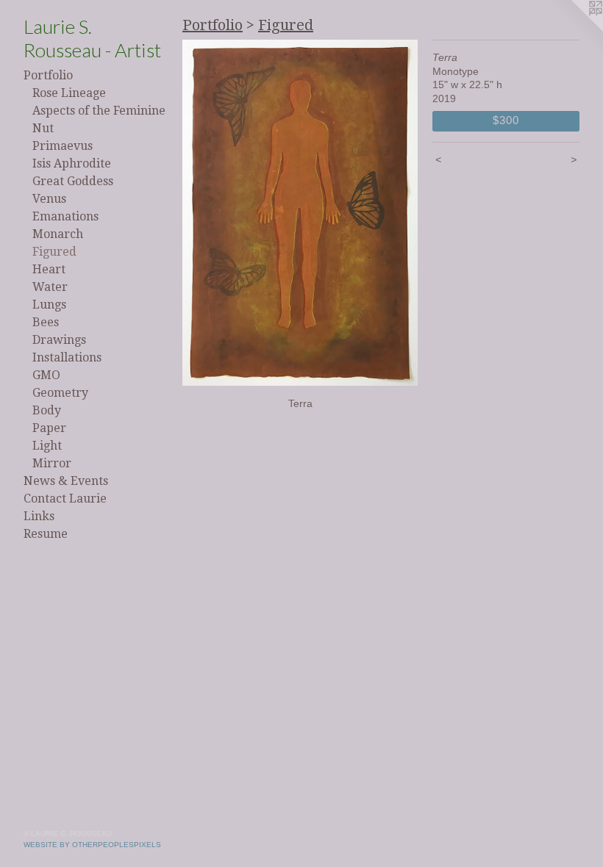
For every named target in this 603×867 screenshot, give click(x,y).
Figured (54, 252)
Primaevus (62, 146)
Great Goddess (72, 181)
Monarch (57, 234)
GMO (46, 375)
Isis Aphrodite (71, 163)
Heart (48, 269)
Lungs (49, 305)
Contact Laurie (65, 499)
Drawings (59, 340)
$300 (505, 120)
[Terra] (300, 213)
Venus (49, 199)
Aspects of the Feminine (98, 111)
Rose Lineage (69, 93)
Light (47, 446)
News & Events (66, 481)
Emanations (65, 216)
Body (46, 410)
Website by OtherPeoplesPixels (92, 845)
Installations (66, 357)
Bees (45, 322)
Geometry (60, 393)
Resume (46, 534)
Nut (43, 128)
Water (50, 287)
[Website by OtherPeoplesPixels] (573, 29)
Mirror (51, 463)
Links (39, 516)
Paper (49, 428)
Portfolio (48, 75)
